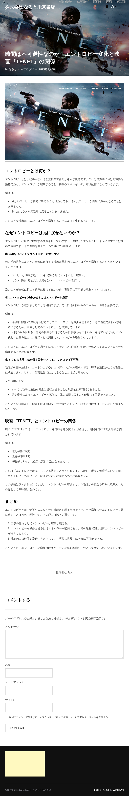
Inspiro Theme (101, 789)
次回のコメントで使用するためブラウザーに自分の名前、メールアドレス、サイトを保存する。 (59, 717)
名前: (8, 664)
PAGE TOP (123, 769)
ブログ (27, 69)
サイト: (9, 699)
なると (13, 69)
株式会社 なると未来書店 (30, 7)
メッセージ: (12, 626)
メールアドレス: (15, 682)
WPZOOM (118, 789)
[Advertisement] (21, 764)
